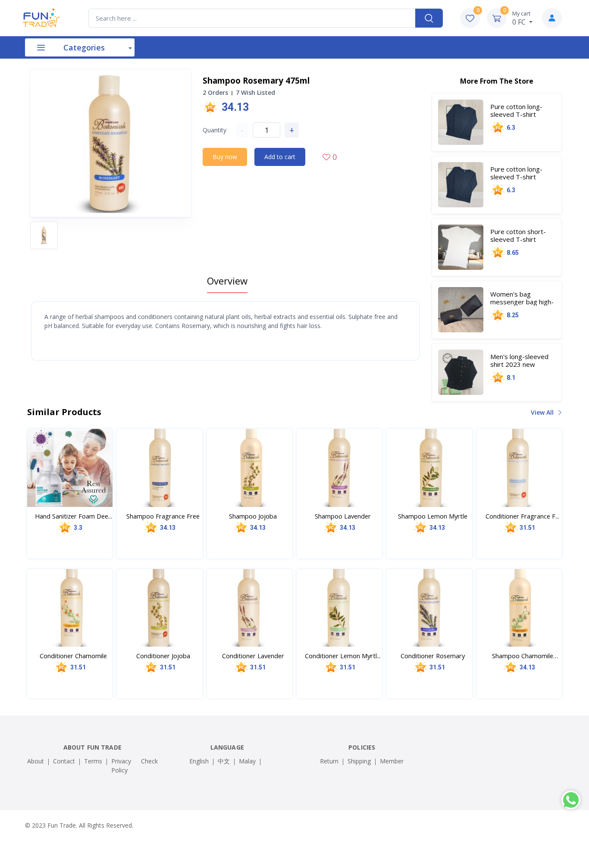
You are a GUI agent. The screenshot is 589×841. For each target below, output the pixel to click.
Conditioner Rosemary (433, 655)
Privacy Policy (121, 765)
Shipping (359, 761)
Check (149, 761)
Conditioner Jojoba (163, 655)
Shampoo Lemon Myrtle (432, 516)
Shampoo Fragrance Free (163, 516)
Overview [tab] (227, 280)
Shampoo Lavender (343, 516)
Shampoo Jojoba (253, 516)
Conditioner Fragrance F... (522, 516)
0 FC (521, 18)
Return (329, 761)
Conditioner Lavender (253, 655)
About (35, 761)
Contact (64, 761)
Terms (93, 761)
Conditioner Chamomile (73, 655)
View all (543, 412)
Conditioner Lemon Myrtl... (343, 655)
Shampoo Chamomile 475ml (522, 655)
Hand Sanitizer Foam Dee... (73, 516)
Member (392, 761)
